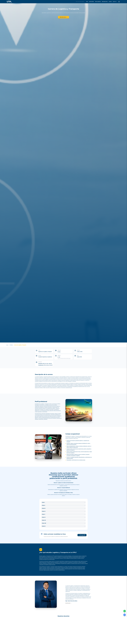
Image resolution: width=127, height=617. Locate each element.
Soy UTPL (114, 1)
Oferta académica (98, 1)
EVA (78, 1)
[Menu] (119, 1)
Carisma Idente (91, 1)
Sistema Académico (81, 1)
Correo (76, 1)
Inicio (87, 1)
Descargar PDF (82, 535)
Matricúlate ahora (105, 1)
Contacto (110, 1)
